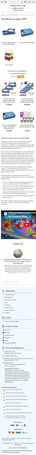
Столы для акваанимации (27, 42)
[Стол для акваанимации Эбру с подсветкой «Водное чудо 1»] (9, 115)
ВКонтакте (8, 330)
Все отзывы (14, 282)
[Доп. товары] (9, 55)
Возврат (7, 312)
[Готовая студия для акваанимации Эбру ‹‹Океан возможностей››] (27, 89)
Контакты (8, 305)
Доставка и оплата (10, 300)
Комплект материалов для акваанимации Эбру (27, 126)
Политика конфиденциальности (11, 452)
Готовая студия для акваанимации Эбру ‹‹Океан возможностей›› (27, 100)
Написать (6, 282)
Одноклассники (9, 335)
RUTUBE (7, 332)
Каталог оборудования (12, 321)
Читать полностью (24, 272)
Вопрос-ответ (9, 307)
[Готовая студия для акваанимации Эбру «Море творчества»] (9, 89)
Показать (20, 76)
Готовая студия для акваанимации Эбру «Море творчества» (9, 100)
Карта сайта (18, 444)
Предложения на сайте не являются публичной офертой (17, 450)
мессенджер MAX (10, 343)
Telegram (7, 338)
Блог (6, 302)
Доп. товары (9, 65)
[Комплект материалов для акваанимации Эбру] (27, 115)
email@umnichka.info (18, 8)
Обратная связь (9, 310)
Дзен (6, 340)
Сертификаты (9, 297)
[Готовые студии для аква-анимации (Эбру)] (9, 33)
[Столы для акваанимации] (27, 33)
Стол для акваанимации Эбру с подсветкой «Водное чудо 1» (9, 126)
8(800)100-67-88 (18, 6)
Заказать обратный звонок (13, 353)
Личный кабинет (10, 294)
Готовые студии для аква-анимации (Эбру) (9, 43)
